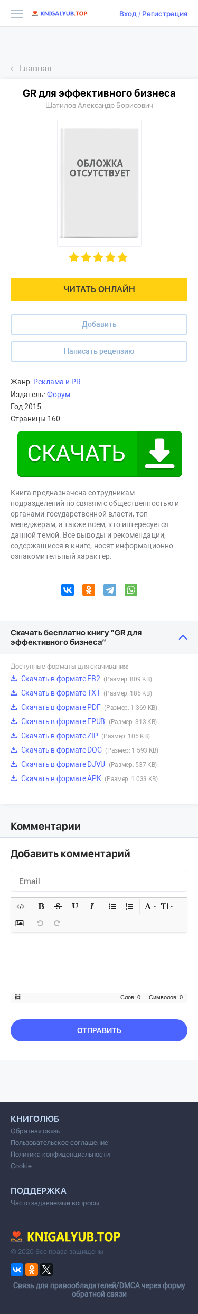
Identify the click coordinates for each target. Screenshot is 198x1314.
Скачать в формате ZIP (84, 735)
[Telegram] (110, 591)
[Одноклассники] (89, 591)
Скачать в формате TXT (86, 693)
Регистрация (164, 14)
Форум (58, 394)
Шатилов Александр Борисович (99, 105)
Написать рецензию (99, 351)
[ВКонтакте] (68, 591)
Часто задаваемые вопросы (55, 1203)
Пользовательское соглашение (59, 1143)
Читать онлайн (99, 289)
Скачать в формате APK (89, 778)
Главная (36, 68)
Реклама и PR (57, 382)
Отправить (99, 1030)
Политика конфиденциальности (60, 1154)
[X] (46, 1269)
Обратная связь (35, 1131)
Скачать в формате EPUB (88, 721)
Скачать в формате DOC (89, 750)
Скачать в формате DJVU (88, 764)
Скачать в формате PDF (88, 707)
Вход (128, 14)
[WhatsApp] (131, 591)
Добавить (99, 324)
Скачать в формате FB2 (86, 678)
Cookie (21, 1166)
